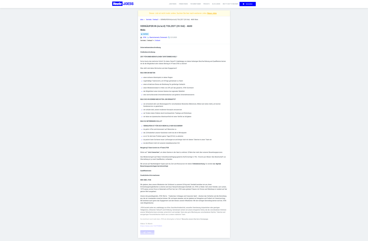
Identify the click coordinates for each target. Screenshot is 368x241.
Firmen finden (183, 4)
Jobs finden (172, 4)
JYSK (144, 37)
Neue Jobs (212, 13)
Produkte (206, 4)
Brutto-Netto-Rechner (230, 4)
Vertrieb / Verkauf (152, 19)
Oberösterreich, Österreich (158, 37)
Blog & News (216, 4)
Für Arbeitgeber (195, 4)
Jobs (141, 19)
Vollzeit (157, 40)
